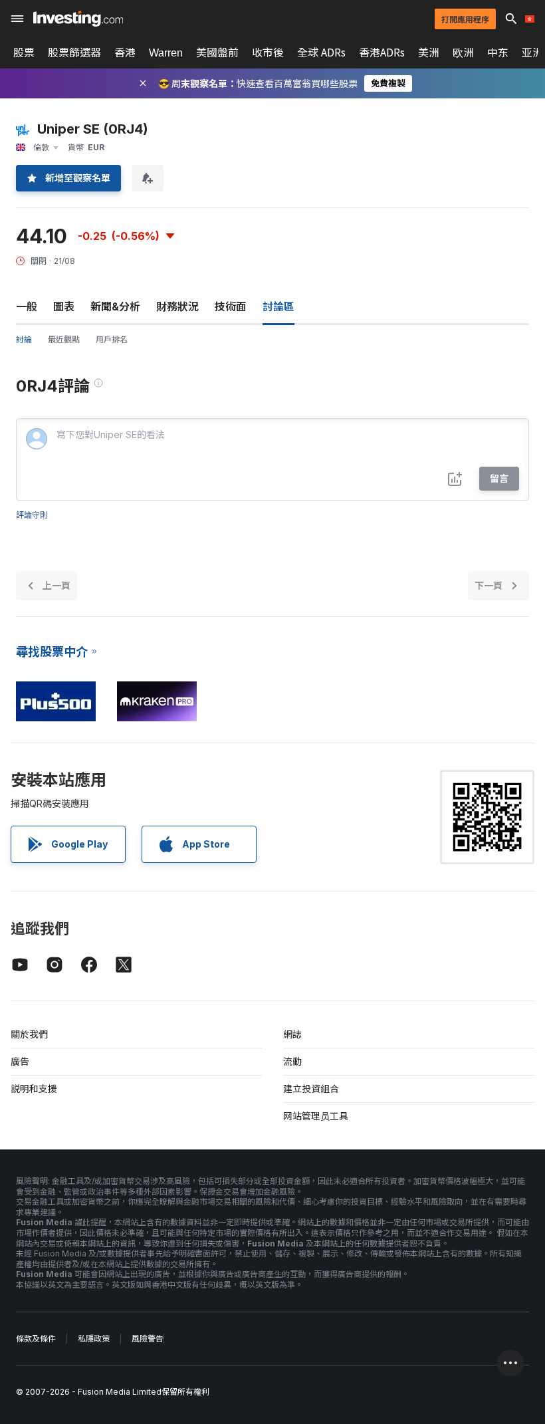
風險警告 (148, 1339)
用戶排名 (112, 339)
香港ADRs (382, 52)
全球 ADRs (321, 52)
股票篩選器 (74, 52)
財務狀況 (177, 306)
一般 (26, 306)
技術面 (231, 306)
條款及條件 (36, 1339)
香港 (125, 52)
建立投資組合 (311, 1088)
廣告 (20, 1061)
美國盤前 (217, 52)
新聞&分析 (115, 306)
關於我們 (29, 1034)
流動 (292, 1061)
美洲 (428, 52)
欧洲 (463, 52)
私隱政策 (94, 1339)
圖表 (63, 306)
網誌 (292, 1034)
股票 (24, 52)
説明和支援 (34, 1088)
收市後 (268, 52)
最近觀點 (64, 339)
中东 (497, 52)
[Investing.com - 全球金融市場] (78, 19)
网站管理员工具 (315, 1116)
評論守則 (32, 515)
